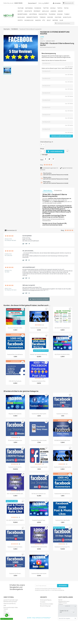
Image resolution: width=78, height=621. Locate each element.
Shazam (59, 14)
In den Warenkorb (55, 151)
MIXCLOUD (45, 11)
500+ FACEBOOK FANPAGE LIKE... (15, 493)
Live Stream (33, 14)
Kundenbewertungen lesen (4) (50, 168)
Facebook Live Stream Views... (15, 547)
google (53, 8)
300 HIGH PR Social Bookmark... (63, 328)
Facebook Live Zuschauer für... (63, 547)
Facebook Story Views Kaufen (39, 440)
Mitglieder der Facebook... (15, 413)
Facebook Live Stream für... (15, 467)
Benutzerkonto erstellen (46, 604)
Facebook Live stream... (15, 573)
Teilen (45, 160)
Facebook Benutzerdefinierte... (15, 354)
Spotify (20, 11)
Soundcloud (28, 20)
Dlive (61, 20)
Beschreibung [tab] (48, 190)
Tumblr (66, 14)
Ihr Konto (43, 597)
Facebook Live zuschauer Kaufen (39, 467)
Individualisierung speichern (61, 136)
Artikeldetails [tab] (58, 190)
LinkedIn (53, 11)
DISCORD (50, 17)
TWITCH (59, 8)
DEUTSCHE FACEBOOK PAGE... (63, 354)
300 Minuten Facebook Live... (39, 493)
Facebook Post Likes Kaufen (39, 413)
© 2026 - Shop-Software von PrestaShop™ (39, 618)
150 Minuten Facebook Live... (15, 440)
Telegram (52, 14)
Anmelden (42, 602)
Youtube (21, 8)
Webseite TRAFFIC (32, 17)
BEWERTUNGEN (22, 14)
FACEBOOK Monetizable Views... (62, 440)
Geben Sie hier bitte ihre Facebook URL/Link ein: (54, 60)
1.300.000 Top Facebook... (15, 381)
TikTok (66, 8)
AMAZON (38, 20)
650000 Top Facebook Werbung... (39, 354)
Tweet (49, 160)
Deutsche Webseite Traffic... (15, 328)
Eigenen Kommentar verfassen (40, 299)
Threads (43, 17)
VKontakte (28, 11)
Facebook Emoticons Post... (39, 381)
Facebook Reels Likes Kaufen (39, 573)
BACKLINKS (21, 17)
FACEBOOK (37, 8)
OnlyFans (58, 17)
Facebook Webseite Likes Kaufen (39, 328)
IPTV (43, 20)
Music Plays (67, 17)
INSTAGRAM (29, 8)
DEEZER (60, 11)
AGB (5, 605)
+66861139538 (18, 3)
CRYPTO (20, 20)
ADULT (49, 20)
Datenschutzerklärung (9, 603)
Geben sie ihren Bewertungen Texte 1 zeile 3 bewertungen (57, 68)
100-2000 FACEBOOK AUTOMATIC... (15, 520)
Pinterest (37, 11)
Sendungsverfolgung (45, 600)
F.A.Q (5, 611)
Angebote (6, 613)
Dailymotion (43, 14)
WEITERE (55, 20)
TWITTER (46, 8)
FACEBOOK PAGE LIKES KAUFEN (39, 547)
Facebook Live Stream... (63, 413)
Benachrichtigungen (45, 606)
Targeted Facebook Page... (39, 520)
